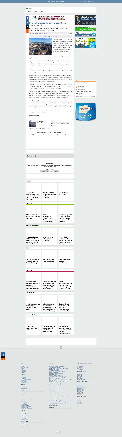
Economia (23, 372)
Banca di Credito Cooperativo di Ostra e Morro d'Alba (58, 368)
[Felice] (58, 138)
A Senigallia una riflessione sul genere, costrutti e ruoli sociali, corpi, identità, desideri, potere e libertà (49, 308)
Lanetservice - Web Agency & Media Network (57, 366)
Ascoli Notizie (79, 376)
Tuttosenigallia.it (80, 369)
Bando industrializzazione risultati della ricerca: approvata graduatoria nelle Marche (65, 286)
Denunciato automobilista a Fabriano (31, 328)
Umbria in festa (80, 393)
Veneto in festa (79, 394)
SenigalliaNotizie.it (80, 366)
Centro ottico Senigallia (53, 374)
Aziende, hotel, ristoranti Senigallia (55, 383)
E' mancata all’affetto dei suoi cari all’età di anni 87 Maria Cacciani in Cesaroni (33, 196)
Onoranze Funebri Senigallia (26, 406)
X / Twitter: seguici (24, 404)
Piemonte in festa (80, 390)
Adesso (36, 12)
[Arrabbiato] (31, 138)
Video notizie (23, 418)
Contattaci (23, 398)
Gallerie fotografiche (24, 415)
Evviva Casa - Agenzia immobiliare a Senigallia (57, 377)
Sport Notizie (79, 401)
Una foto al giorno (24, 413)
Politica (22, 368)
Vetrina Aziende (24, 377)
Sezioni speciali (24, 419)
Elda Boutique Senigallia (53, 405)
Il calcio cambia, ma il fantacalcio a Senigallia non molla (33, 306)
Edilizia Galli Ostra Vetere (53, 372)
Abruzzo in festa (80, 385)
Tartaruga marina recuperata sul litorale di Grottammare (49, 329)
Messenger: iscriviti (24, 403)
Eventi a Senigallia (24, 407)
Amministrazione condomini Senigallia (55, 382)
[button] (81, 1)
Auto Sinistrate (79, 399)
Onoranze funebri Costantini (54, 369)
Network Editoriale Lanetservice (26, 408)
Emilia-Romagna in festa (81, 386)
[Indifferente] (49, 138)
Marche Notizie (80, 374)
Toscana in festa (80, 392)
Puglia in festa (79, 391)
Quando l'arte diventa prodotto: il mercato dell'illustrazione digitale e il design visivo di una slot (33, 286)
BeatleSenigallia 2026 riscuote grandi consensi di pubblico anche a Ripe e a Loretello (32, 240)
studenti (52, 125)
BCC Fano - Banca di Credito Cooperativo (56, 378)
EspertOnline (23, 381)
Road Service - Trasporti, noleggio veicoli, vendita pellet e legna (60, 400)
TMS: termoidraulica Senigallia (54, 367)
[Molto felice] (67, 138)
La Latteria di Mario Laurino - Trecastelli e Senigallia (58, 402)
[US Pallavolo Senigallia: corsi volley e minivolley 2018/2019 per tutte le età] (49, 19)
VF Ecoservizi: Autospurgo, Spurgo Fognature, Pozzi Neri (59, 401)
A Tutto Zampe (23, 380)
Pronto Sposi (79, 402)
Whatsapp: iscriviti (24, 401)
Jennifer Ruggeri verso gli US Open (49, 260)
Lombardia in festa (80, 389)
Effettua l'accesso (44, 171)
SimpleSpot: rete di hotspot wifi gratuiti (55, 375)
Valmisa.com (79, 368)
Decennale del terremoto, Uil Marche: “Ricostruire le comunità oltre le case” (65, 308)
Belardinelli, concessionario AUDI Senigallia (56, 381)
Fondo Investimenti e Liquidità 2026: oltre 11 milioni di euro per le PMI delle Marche (49, 285)
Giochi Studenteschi (65, 123)
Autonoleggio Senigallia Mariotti (54, 370)
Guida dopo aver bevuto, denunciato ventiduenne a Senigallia (49, 195)
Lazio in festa (79, 388)
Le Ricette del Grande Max (26, 379)
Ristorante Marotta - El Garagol (54, 386)
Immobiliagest (79, 403)
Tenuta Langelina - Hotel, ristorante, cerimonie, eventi (58, 389)
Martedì (41, 12)
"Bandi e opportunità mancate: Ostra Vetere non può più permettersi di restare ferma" (49, 219)
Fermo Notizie (79, 377)
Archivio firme (23, 400)
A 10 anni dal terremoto (63, 193)
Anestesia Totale (24, 388)
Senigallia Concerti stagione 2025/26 (55, 403)
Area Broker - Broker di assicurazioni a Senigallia (57, 376)
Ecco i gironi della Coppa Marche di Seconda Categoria (33, 261)
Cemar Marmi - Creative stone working (56, 373)
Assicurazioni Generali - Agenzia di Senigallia (57, 371)
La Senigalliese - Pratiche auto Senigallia (56, 388)
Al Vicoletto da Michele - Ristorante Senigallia (57, 387)
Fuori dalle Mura (24, 371)
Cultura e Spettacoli (24, 367)
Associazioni (23, 370)
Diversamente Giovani (25, 387)
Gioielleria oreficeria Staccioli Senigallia (56, 404)
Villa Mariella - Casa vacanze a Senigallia (56, 398)
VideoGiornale (23, 378)
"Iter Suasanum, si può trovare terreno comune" (33, 216)
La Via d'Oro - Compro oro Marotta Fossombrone (57, 380)
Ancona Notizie (80, 375)
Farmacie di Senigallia (25, 405)
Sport (70, 33)
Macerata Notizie (80, 378)
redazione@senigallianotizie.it (26, 399)
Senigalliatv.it (79, 367)
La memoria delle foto (25, 382)
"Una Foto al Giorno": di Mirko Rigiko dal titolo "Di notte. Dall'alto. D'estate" (65, 240)
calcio (52, 123)
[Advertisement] (85, 58)
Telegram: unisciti (24, 402)
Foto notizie (23, 414)
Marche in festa (80, 384)
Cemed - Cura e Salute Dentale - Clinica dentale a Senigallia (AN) (60, 379)
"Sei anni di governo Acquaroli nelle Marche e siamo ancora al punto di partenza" (66, 218)
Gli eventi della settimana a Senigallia (48, 238)
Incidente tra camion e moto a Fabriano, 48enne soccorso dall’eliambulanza (65, 330)
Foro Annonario (57, 123)
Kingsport (79, 400)
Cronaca (22, 366)
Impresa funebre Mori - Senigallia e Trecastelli (57, 385)
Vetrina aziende (24, 397)
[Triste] (40, 138)
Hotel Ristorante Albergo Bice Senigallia (56, 399)
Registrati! (56, 171)
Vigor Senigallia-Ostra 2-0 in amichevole (64, 261)
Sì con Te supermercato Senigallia (55, 384)
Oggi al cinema (24, 427)
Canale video (23, 417)
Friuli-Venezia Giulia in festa (82, 387)
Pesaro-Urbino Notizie (81, 379)
